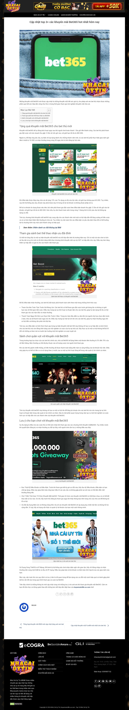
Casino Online (53, 15)
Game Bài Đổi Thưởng (69, 15)
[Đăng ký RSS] (106, 681)
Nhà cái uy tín (39, 15)
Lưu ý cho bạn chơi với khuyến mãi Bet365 (35, 121)
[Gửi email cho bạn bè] (64, 594)
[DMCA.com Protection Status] (16, 704)
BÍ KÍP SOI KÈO (71, 664)
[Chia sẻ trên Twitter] (61, 594)
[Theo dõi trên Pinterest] (103, 681)
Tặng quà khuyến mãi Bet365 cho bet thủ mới (36, 113)
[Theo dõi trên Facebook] (95, 681)
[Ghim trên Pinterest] (68, 594)
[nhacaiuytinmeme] (13, 6)
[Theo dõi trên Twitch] (99, 686)
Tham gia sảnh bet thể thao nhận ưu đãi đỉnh (36, 116)
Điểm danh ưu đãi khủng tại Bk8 (47, 227)
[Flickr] (114, 681)
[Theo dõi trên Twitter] (99, 681)
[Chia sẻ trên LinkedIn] (72, 594)
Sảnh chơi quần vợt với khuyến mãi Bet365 (35, 118)
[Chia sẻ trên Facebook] (57, 594)
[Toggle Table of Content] (48, 110)
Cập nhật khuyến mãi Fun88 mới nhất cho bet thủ (88, 626)
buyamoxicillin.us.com (82, 587)
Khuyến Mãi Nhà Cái (87, 15)
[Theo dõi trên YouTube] (110, 681)
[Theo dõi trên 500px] (95, 686)
